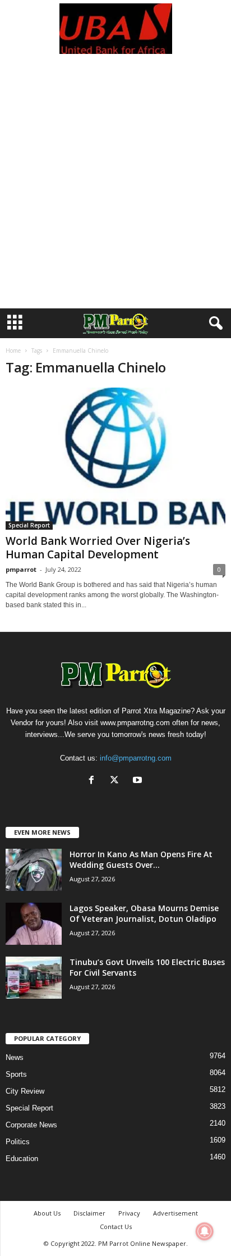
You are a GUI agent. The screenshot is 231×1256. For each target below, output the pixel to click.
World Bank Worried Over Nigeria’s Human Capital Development (98, 548)
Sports (16, 1074)
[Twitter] (116, 781)
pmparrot (21, 569)
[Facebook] (93, 781)
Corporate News (31, 1125)
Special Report (29, 525)
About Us (47, 1213)
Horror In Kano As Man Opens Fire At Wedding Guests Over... (141, 859)
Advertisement (175, 1213)
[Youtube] (138, 781)
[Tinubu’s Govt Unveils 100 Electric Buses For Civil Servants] (34, 978)
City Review (25, 1091)
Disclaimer (89, 1213)
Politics (18, 1141)
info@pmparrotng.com (136, 758)
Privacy (129, 1213)
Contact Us (116, 1226)
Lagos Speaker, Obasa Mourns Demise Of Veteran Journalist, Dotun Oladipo (144, 913)
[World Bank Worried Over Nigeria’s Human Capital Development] (115, 459)
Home (13, 350)
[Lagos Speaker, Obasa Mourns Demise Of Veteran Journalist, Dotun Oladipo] (34, 924)
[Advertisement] (115, 187)
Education (22, 1158)
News (15, 1057)
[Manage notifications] (205, 1231)
